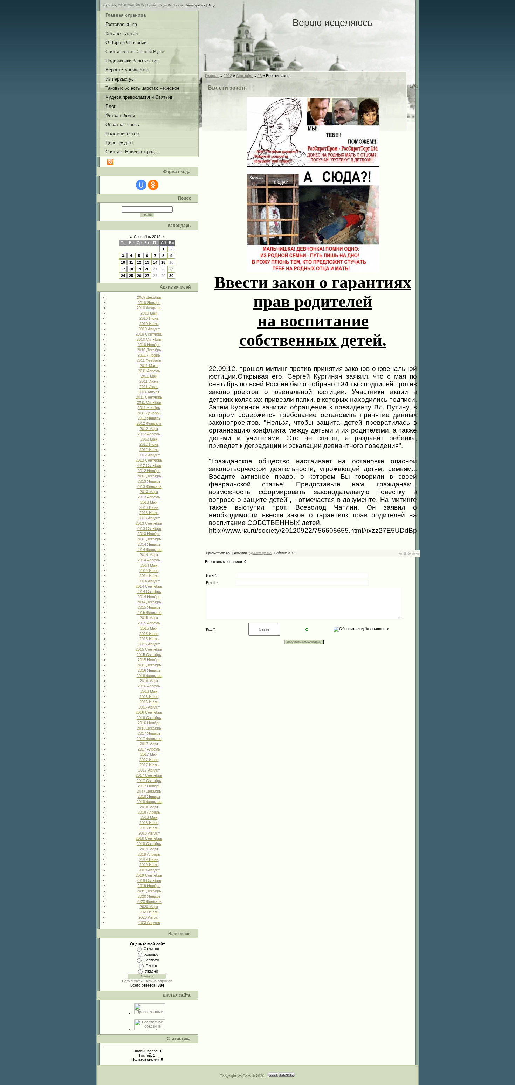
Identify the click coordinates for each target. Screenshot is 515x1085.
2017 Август (149, 770)
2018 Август (149, 833)
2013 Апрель (149, 497)
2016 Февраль (149, 675)
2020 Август (149, 917)
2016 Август (149, 707)
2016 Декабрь (149, 728)
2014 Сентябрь (149, 586)
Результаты (132, 981)
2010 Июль (149, 324)
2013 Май (148, 502)
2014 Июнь (149, 570)
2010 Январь (149, 302)
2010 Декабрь (149, 350)
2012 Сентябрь (149, 460)
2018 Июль (149, 828)
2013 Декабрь (149, 539)
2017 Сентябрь (149, 775)
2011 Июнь (148, 381)
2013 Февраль (149, 486)
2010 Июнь (149, 318)
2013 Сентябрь (149, 523)
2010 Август (149, 329)
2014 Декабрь (149, 602)
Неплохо (151, 960)
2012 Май (148, 439)
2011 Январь (149, 355)
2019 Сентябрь (149, 875)
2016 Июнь (149, 696)
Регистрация (195, 5)
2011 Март (149, 366)
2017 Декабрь (149, 791)
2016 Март (149, 681)
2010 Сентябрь (149, 334)
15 (163, 262)
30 (171, 276)
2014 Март (149, 555)
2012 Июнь (149, 444)
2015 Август (149, 644)
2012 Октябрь (149, 465)
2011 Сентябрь (149, 397)
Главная (212, 76)
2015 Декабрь (149, 665)
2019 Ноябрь (149, 886)
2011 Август (148, 392)
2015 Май (148, 628)
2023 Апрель (149, 922)
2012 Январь (149, 418)
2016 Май (148, 691)
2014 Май (148, 565)
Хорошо (151, 954)
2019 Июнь (149, 859)
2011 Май (149, 376)
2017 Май (148, 754)
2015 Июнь (149, 633)
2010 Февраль (149, 308)
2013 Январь (149, 481)
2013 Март (149, 492)
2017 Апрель (149, 749)
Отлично (151, 949)
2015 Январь (149, 607)
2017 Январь (149, 733)
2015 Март (149, 618)
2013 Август (149, 518)
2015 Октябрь (149, 654)
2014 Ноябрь (149, 597)
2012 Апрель (149, 434)
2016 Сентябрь (149, 712)
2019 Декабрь (149, 891)
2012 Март (149, 429)
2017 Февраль (149, 739)
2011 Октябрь (149, 402)
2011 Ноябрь (149, 408)
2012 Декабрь (149, 476)
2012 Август (149, 455)
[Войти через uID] (141, 185)
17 (123, 269)
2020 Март (149, 907)
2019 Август (149, 870)
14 (155, 262)
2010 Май (148, 313)
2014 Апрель (149, 560)
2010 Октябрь (149, 339)
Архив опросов (159, 981)
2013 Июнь (149, 507)
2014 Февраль (149, 549)
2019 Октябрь (149, 880)
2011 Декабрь (149, 413)
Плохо (151, 965)
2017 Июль (149, 765)
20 (147, 269)
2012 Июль (149, 450)
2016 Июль (149, 702)
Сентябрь (244, 76)
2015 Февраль (149, 612)
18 (131, 269)
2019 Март (149, 849)
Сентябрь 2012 (147, 237)
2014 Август (149, 581)
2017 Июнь (149, 760)
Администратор (260, 553)
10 (123, 262)
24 (123, 276)
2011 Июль (148, 387)
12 (139, 262)
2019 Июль (149, 865)
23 (171, 269)
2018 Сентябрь (149, 838)
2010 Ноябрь (149, 345)
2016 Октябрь (149, 718)
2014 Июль (149, 576)
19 (139, 269)
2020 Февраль (149, 901)
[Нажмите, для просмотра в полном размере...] (313, 266)
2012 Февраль (149, 423)
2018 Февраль (149, 802)
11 (131, 262)
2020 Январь (149, 896)
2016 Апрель (149, 686)
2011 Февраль (149, 360)
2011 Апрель (149, 371)
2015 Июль (149, 639)
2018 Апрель (149, 812)
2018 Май (148, 817)
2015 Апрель (149, 623)
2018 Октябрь (149, 844)
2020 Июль (149, 912)
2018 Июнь (149, 823)
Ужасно (151, 971)
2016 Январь (149, 670)
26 (139, 276)
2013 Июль (149, 513)
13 (147, 262)
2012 (228, 76)
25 (131, 276)
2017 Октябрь (149, 781)
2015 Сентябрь (149, 649)
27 (147, 276)
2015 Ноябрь (149, 660)
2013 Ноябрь (149, 534)
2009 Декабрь (149, 297)
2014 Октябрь (149, 591)
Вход (211, 5)
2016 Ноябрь (149, 723)
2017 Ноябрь (149, 786)
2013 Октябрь (149, 528)
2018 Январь (149, 796)
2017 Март (149, 744)
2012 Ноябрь (149, 471)
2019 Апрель (149, 854)
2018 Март (149, 807)
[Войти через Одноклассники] (153, 185)
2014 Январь (149, 544)
